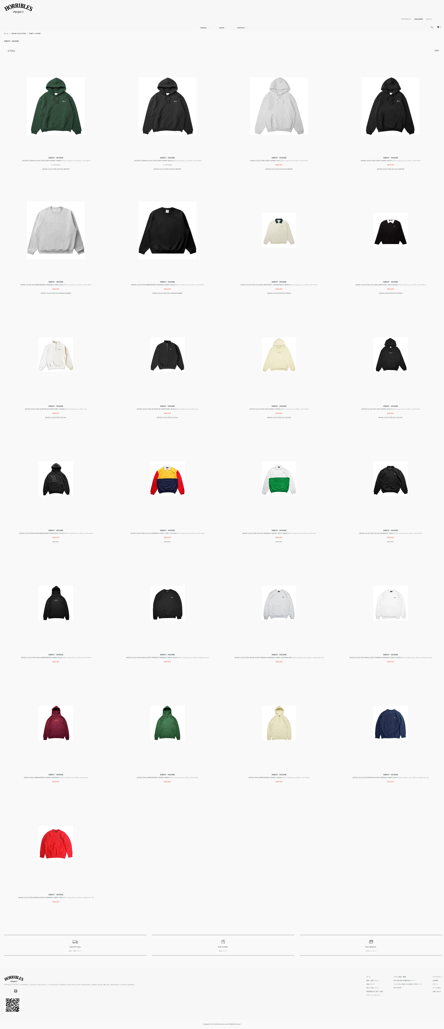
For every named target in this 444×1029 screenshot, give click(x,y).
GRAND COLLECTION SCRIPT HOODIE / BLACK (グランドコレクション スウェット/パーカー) (390, 161)
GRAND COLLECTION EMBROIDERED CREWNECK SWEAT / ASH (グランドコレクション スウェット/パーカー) (55, 285)
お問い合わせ (437, 991)
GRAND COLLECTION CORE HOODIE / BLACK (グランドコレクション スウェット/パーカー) (390, 409)
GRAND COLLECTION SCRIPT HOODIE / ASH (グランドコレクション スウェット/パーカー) (279, 161)
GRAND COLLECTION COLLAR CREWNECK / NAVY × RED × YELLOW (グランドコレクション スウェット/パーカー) (167, 533)
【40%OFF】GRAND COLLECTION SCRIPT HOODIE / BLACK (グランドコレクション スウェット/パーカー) (167, 161)
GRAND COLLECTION (18, 33)
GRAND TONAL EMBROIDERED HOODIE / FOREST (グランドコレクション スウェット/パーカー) (167, 777)
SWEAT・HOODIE (35, 33)
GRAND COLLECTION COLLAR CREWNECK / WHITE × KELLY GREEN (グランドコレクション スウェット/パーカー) (279, 533)
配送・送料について (372, 980)
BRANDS (204, 28)
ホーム (6, 33)
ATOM (399, 988)
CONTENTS (241, 28)
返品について (370, 984)
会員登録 (435, 980)
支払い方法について (372, 988)
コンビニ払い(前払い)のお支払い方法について (407, 984)
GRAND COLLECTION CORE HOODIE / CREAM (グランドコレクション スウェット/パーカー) (279, 409)
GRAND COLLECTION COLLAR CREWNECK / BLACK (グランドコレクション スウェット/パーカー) (390, 533)
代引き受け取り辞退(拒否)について (404, 980)
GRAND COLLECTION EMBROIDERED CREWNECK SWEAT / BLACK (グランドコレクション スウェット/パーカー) (167, 285)
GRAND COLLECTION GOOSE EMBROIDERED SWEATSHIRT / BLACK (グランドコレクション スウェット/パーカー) (56, 533)
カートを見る (437, 988)
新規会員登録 (419, 19)
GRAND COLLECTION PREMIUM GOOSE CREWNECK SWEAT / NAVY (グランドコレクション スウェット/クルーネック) (391, 777)
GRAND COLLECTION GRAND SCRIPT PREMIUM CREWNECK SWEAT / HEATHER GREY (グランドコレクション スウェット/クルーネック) (279, 657)
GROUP (221, 28)
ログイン (429, 19)
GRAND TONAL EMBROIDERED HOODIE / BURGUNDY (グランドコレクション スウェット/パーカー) (56, 777)
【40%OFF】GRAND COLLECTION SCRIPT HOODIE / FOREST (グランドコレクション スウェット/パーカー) (55, 161)
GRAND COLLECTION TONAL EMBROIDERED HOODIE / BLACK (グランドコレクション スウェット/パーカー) (56, 657)
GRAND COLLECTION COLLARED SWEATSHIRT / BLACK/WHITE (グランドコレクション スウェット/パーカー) (390, 285)
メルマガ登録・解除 (399, 977)
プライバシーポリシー (373, 995)
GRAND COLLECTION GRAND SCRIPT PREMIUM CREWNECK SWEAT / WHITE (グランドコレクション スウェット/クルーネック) (390, 657)
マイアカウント (406, 19)
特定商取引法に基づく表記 (374, 991)
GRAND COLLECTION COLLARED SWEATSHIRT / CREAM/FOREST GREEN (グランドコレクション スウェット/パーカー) (279, 285)
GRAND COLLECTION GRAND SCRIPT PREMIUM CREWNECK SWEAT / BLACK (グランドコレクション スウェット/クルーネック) (167, 657)
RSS (394, 988)
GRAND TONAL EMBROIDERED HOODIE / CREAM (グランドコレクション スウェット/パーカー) (279, 777)
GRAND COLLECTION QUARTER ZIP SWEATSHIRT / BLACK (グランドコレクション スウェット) (167, 409)
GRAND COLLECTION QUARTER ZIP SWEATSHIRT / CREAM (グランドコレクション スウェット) (56, 409)
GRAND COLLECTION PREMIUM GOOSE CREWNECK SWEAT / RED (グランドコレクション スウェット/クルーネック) (56, 897)
